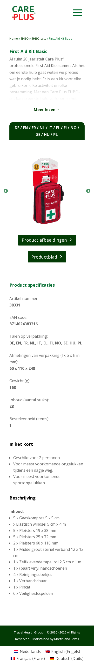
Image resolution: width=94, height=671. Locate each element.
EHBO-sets (39, 39)
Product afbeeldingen (44, 240)
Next (88, 191)
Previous (5, 191)
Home (13, 39)
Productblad (44, 257)
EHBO (25, 39)
